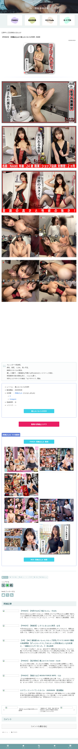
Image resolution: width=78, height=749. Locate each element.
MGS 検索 (39, 560)
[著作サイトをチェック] (3, 595)
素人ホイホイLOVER (39, 411)
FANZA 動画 (39, 442)
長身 (37, 577)
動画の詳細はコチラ (39, 424)
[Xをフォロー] (7, 595)
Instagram (13, 399)
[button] (11, 585)
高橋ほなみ (18, 393)
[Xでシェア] (3, 585)
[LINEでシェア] (7, 585)
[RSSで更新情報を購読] (12, 595)
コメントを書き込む (39, 726)
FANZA (6, 577)
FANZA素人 (14, 577)
